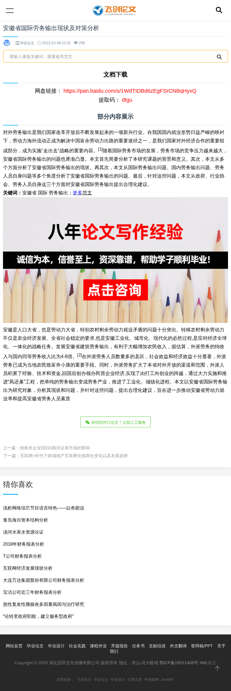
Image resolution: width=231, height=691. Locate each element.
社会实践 (77, 645)
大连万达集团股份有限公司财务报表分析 (43, 580)
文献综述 (157, 645)
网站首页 (14, 645)
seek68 (167, 679)
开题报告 (119, 645)
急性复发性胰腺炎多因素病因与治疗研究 (43, 604)
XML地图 (208, 662)
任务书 (138, 645)
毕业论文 (27, 43)
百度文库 (135, 679)
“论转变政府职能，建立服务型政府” (38, 616)
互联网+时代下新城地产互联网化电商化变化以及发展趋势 (74, 455)
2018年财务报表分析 (23, 544)
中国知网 (151, 679)
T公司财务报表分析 (22, 556)
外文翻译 (178, 645)
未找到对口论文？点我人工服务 (118, 422)
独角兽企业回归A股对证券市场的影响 (55, 447)
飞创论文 (84, 679)
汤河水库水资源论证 (23, 532)
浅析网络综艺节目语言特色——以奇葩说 (43, 507)
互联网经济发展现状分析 (28, 568)
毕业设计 (56, 645)
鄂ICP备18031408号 (178, 662)
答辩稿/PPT (202, 645)
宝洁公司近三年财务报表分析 (32, 592)
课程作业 (98, 645)
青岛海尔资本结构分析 (25, 519)
